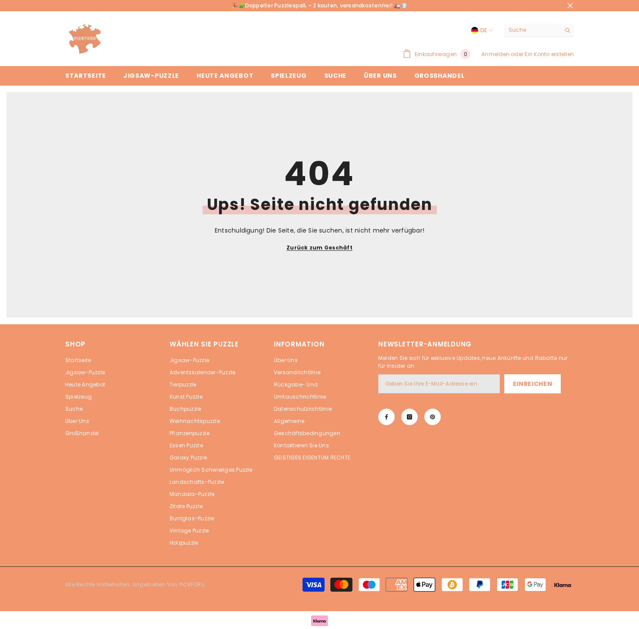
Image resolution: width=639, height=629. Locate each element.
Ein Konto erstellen (549, 54)
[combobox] (532, 30)
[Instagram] (409, 417)
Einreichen (532, 383)
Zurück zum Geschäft (319, 247)
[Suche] (539, 30)
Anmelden (495, 54)
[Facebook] (386, 417)
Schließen (570, 6)
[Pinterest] (432, 417)
